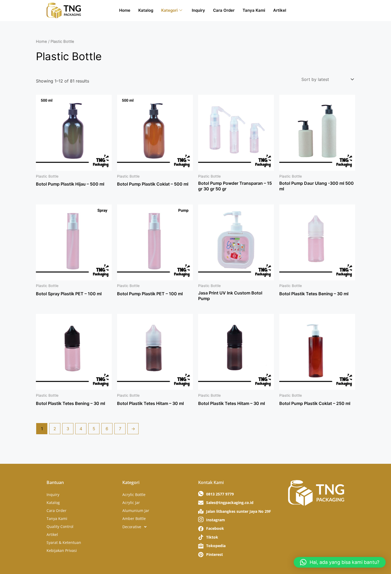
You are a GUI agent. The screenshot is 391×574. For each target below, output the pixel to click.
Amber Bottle (134, 518)
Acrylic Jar (131, 502)
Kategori (169, 10)
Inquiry (198, 10)
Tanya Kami (254, 10)
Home (124, 10)
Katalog (145, 10)
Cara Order (224, 10)
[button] (157, 527)
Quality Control (60, 526)
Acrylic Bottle (133, 494)
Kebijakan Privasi (62, 550)
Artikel (279, 10)
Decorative (131, 526)
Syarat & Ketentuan (64, 542)
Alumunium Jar (135, 510)
